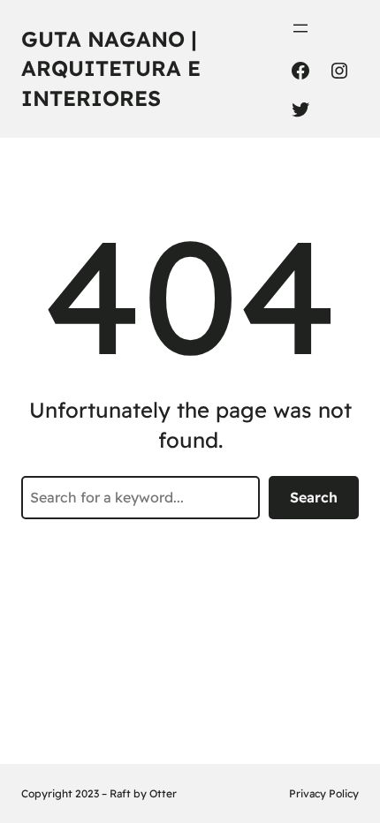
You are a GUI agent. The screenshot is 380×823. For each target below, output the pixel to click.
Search (314, 497)
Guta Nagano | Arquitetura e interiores (111, 68)
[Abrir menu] (300, 28)
